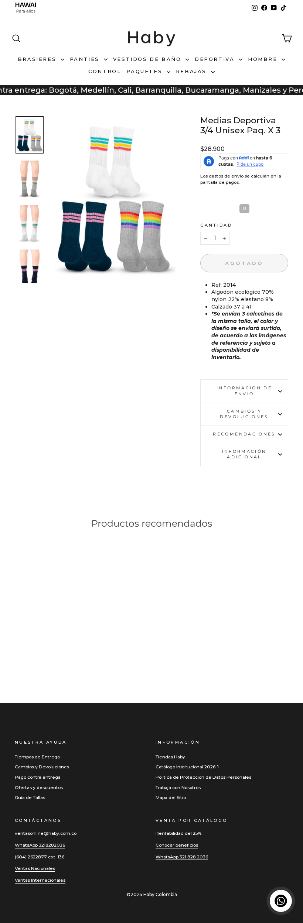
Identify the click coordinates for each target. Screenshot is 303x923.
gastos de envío (226, 176)
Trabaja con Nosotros (178, 787)
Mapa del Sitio (171, 797)
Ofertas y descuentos (39, 787)
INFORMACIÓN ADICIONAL (244, 454)
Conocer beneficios (177, 845)
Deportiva (216, 59)
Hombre (264, 59)
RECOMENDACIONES (244, 434)
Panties (86, 59)
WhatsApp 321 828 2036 (182, 857)
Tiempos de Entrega (37, 757)
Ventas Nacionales (35, 868)
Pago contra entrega (38, 777)
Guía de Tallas (30, 797)
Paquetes (145, 71)
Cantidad (216, 225)
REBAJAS (192, 71)
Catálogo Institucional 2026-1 (187, 766)
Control (104, 71)
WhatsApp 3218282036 (40, 845)
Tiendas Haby (170, 757)
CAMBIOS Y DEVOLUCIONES (244, 414)
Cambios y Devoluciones (42, 766)
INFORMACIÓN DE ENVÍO (244, 390)
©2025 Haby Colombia (151, 894)
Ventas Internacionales (40, 880)
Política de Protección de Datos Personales (203, 777)
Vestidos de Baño (148, 59)
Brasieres (38, 59)
